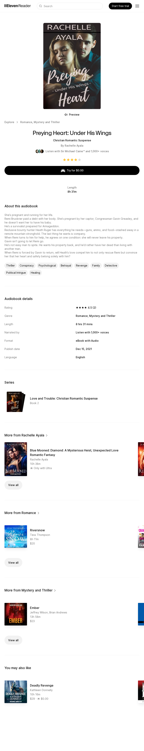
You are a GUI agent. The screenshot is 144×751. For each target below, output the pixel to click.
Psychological (47, 265)
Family (96, 265)
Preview (74, 114)
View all (13, 485)
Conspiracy (27, 265)
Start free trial (120, 6)
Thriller (10, 265)
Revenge (81, 265)
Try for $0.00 (75, 170)
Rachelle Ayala (74, 145)
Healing (35, 272)
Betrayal (66, 265)
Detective (111, 265)
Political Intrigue (16, 272)
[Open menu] (137, 6)
